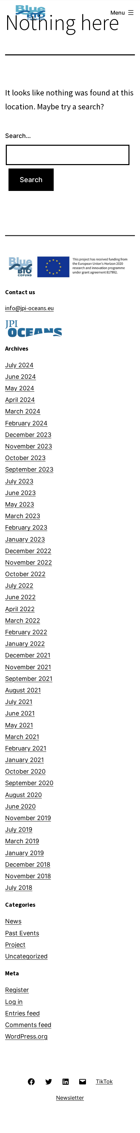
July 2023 (19, 481)
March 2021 (22, 736)
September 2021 (28, 678)
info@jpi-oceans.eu (29, 308)
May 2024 (19, 388)
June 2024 (20, 376)
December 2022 (28, 550)
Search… (18, 135)
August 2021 (23, 690)
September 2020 (29, 782)
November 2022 (28, 562)
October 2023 (25, 457)
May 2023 (19, 504)
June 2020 (20, 806)
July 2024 (19, 365)
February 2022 (26, 632)
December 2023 (28, 434)
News (13, 921)
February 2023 (26, 527)
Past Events (22, 933)
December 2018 (27, 864)
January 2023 (25, 539)
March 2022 (22, 620)
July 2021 (18, 701)
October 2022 (25, 574)
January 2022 (25, 643)
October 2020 (25, 771)
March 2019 (22, 841)
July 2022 (19, 585)
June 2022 (20, 597)
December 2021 (27, 655)
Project (15, 944)
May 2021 (19, 725)
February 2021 (25, 748)
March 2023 (22, 515)
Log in (14, 1001)
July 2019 (18, 829)
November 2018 (28, 876)
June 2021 (20, 713)
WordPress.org (26, 1036)
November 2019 (28, 817)
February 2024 (26, 423)
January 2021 (24, 759)
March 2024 (22, 411)
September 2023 (29, 469)
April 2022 (20, 609)
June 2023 (20, 492)
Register (17, 989)
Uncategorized (26, 956)
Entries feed (22, 1013)
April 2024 (20, 399)
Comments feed (28, 1024)
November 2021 (28, 667)
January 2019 (24, 852)
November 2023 (28, 446)
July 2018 (18, 887)
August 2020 (23, 794)
